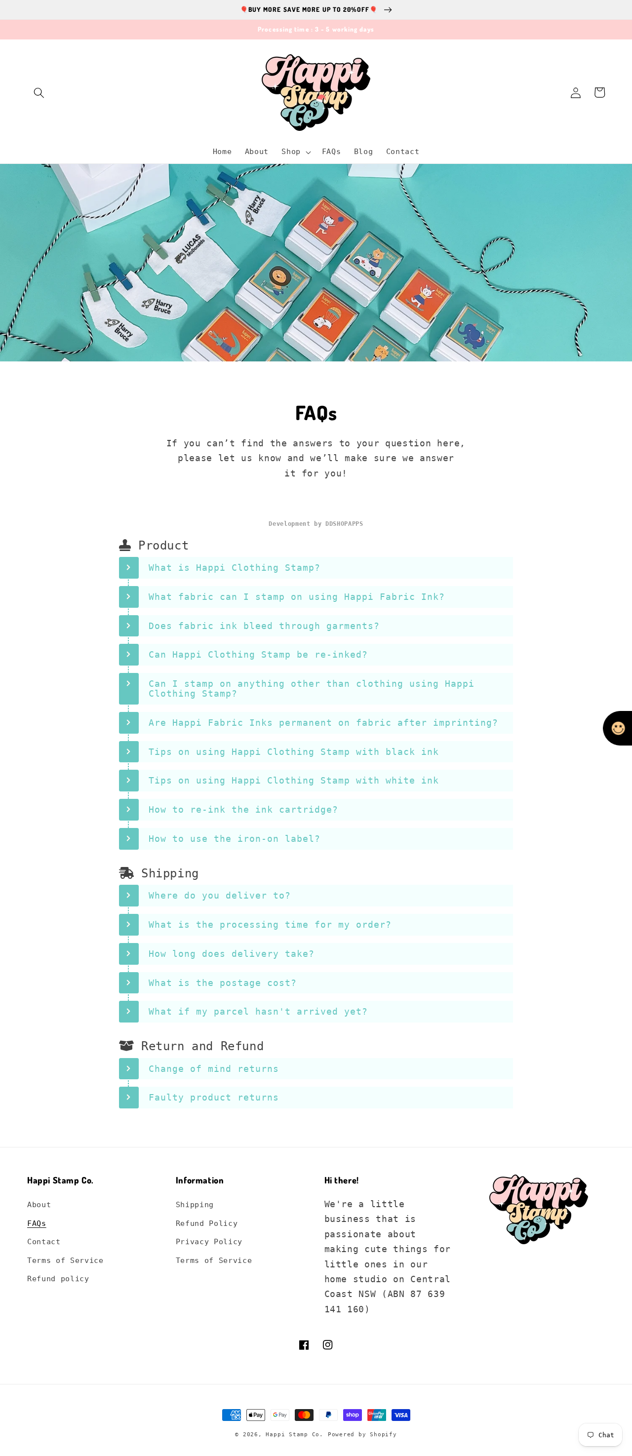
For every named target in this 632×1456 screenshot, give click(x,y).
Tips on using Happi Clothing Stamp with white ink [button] (294, 780)
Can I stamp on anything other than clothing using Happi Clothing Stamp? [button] (311, 688)
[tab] (316, 568)
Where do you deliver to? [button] (220, 895)
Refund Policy (207, 1223)
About (39, 1204)
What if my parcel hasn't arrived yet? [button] (258, 1011)
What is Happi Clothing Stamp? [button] (234, 567)
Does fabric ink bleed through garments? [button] (264, 626)
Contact (44, 1241)
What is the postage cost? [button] (223, 983)
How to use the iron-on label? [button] (234, 838)
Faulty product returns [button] (214, 1097)
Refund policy (58, 1278)
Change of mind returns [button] (214, 1068)
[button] (39, 92)
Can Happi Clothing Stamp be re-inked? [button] (258, 654)
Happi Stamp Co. (294, 1434)
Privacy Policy (209, 1241)
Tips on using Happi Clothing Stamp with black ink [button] (294, 752)
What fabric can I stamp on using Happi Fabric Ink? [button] (297, 596)
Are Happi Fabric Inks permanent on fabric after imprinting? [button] (323, 722)
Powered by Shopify (362, 1434)
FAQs (36, 1223)
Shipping (195, 1204)
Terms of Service (65, 1260)
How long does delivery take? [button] (232, 953)
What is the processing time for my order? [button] (270, 924)
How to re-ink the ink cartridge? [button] (243, 809)
